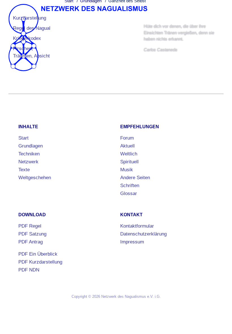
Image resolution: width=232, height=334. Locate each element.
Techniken (29, 154)
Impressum (132, 242)
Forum (127, 138)
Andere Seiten (135, 177)
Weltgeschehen (34, 177)
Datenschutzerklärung (143, 234)
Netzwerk (28, 161)
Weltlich (128, 154)
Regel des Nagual (31, 28)
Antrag (30, 242)
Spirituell (129, 161)
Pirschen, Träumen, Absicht (31, 52)
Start (23, 138)
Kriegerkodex (27, 38)
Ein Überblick (37, 254)
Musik (126, 169)
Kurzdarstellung (29, 18)
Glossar (128, 193)
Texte (24, 169)
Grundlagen (30, 146)
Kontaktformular (137, 226)
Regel (29, 226)
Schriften (129, 185)
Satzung (32, 234)
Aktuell (127, 146)
